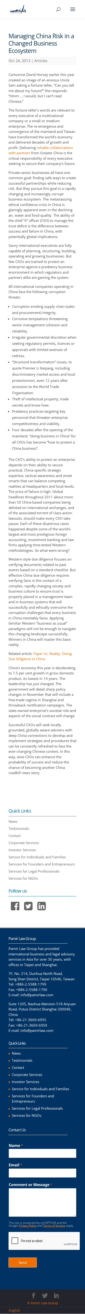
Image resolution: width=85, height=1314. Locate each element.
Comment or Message (30, 1184)
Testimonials (18, 828)
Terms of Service (54, 1226)
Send (23, 1262)
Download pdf (25, 782)
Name (16, 1145)
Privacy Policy (28, 1226)
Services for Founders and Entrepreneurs (41, 864)
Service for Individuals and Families (37, 857)
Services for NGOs (23, 878)
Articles (40, 60)
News (12, 821)
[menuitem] (16, 1310)
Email (15, 1165)
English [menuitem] (14, 1310)
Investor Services (22, 849)
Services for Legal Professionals (34, 871)
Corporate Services (23, 842)
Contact (14, 835)
